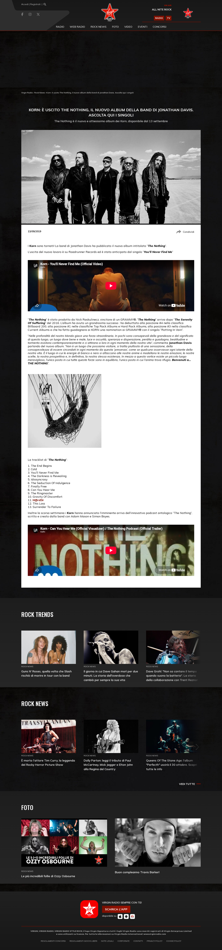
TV (168, 18)
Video (128, 26)
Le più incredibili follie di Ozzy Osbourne (48, 876)
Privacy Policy (154, 941)
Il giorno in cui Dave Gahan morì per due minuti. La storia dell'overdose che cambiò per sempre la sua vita (111, 675)
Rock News (98, 26)
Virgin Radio (27, 92)
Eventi (142, 26)
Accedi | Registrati (30, 4)
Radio (60, 26)
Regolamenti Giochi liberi (83, 941)
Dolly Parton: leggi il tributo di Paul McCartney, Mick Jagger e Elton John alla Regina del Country (108, 765)
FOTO (115, 26)
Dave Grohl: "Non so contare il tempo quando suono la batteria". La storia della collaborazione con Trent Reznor (172, 675)
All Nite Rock (161, 9)
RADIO (159, 18)
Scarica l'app (116, 909)
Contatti (138, 941)
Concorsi (159, 26)
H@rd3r (38, 500)
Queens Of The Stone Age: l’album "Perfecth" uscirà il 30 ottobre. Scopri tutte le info (171, 765)
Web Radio (77, 26)
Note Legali (107, 941)
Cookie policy (173, 941)
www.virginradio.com (155, 934)
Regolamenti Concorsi (53, 941)
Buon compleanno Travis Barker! (137, 872)
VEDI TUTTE (187, 784)
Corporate (124, 941)
